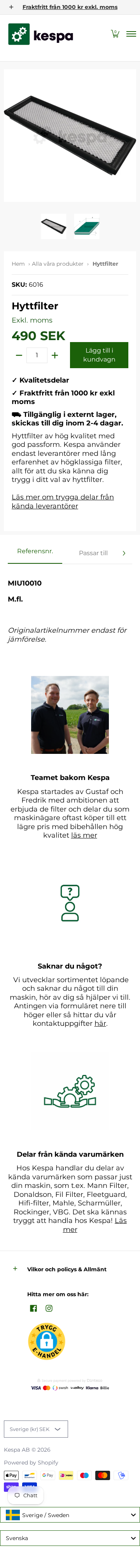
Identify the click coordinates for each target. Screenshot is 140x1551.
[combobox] (70, 1515)
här (100, 1023)
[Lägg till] (54, 355)
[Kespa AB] (41, 34)
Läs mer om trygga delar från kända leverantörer (63, 501)
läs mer (84, 835)
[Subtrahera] (19, 355)
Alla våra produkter (58, 263)
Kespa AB (17, 1450)
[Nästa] (123, 553)
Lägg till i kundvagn (99, 355)
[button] (115, 34)
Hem (18, 263)
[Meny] (131, 34)
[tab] (35, 553)
